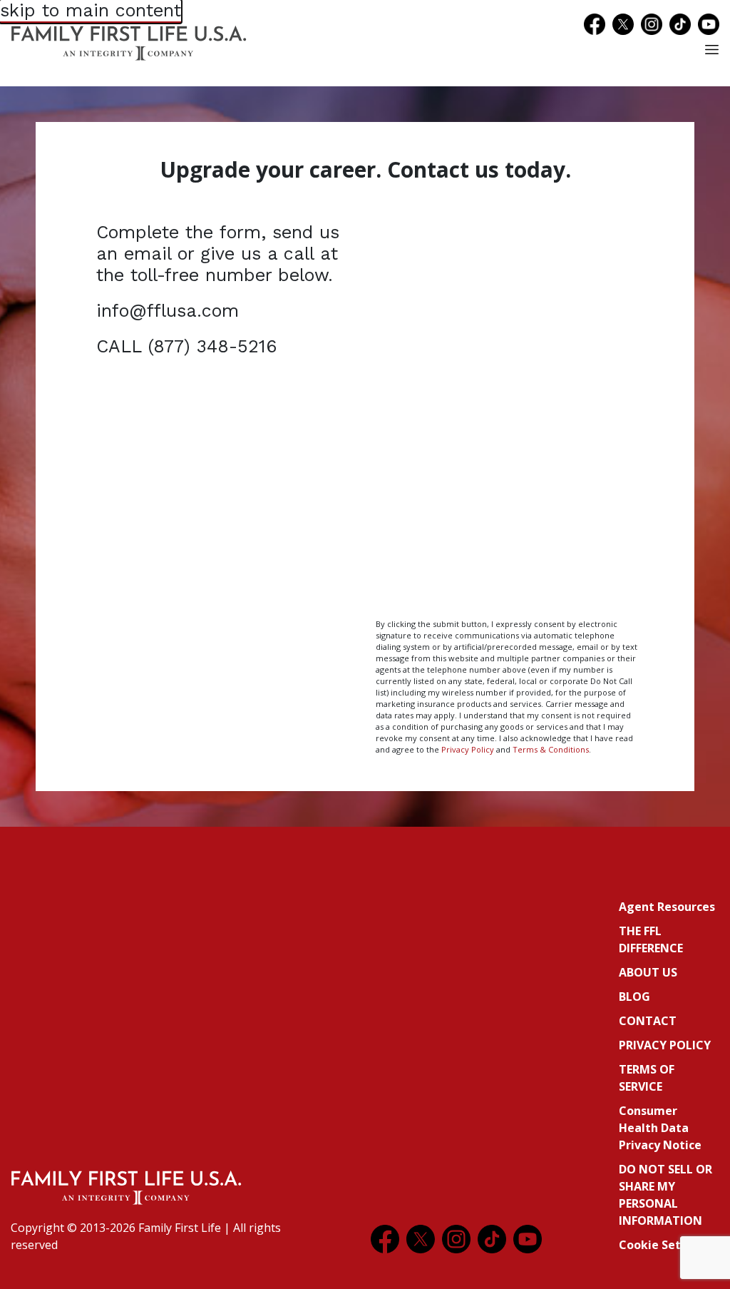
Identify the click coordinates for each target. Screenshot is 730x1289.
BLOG (634, 996)
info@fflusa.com (167, 310)
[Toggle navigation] (711, 49)
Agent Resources (667, 906)
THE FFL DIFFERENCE (651, 939)
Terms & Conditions (551, 749)
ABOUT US (648, 972)
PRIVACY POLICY (665, 1045)
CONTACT (648, 1021)
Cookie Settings (665, 1245)
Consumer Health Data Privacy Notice (660, 1128)
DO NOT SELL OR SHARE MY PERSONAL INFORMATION (665, 1194)
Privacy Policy (467, 749)
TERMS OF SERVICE (646, 1077)
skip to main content (90, 10)
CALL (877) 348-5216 (186, 346)
